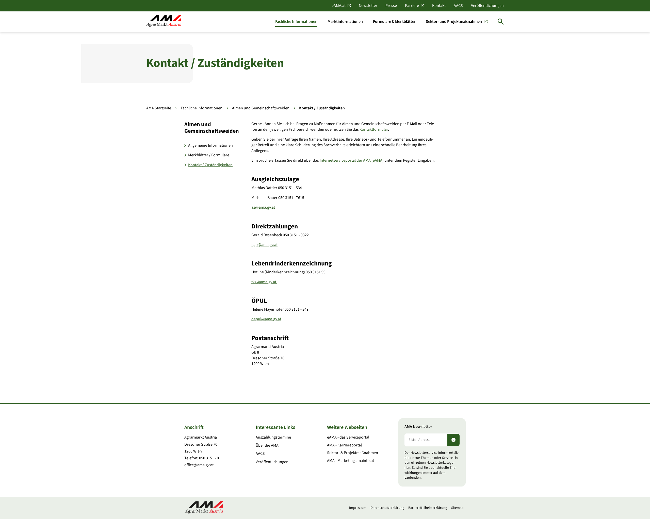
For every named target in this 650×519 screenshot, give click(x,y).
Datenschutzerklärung (387, 507)
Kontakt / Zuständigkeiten (210, 165)
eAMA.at (339, 5)
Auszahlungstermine (273, 437)
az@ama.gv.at (263, 207)
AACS (458, 5)
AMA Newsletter (418, 426)
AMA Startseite (158, 108)
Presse (391, 5)
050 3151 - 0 (209, 458)
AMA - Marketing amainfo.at (350, 460)
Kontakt (439, 5)
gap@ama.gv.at (264, 244)
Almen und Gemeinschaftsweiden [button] (211, 128)
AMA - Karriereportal (344, 445)
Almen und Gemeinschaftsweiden (260, 108)
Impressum (357, 507)
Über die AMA (267, 445)
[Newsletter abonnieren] (453, 440)
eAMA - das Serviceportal (348, 437)
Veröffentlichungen (487, 5)
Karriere (412, 5)
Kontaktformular (374, 129)
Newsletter (368, 5)
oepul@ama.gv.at (266, 319)
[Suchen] (501, 21)
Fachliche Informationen (201, 108)
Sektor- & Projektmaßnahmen (352, 453)
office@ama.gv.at (199, 465)
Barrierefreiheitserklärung (427, 507)
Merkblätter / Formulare (208, 155)
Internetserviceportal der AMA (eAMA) (352, 160)
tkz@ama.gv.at (264, 282)
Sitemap (457, 507)
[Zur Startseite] (163, 21)
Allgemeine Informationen (210, 145)
